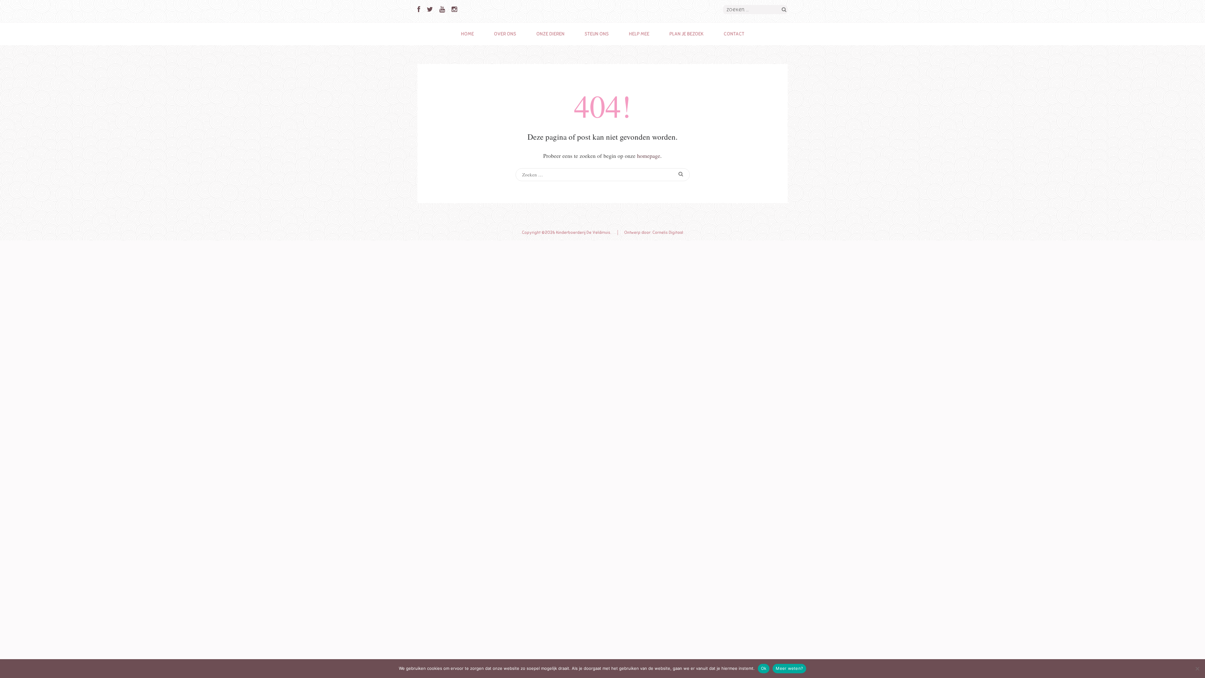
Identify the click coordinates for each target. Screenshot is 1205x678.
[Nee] (1197, 668)
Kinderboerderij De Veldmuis (583, 232)
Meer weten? (789, 668)
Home (467, 34)
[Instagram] (454, 9)
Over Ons (505, 34)
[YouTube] (442, 9)
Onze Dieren (550, 34)
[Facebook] (418, 9)
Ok (764, 668)
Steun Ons (597, 34)
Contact (734, 34)
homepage (648, 155)
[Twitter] (430, 9)
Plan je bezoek (686, 34)
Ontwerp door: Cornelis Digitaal (653, 232)
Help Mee (639, 34)
